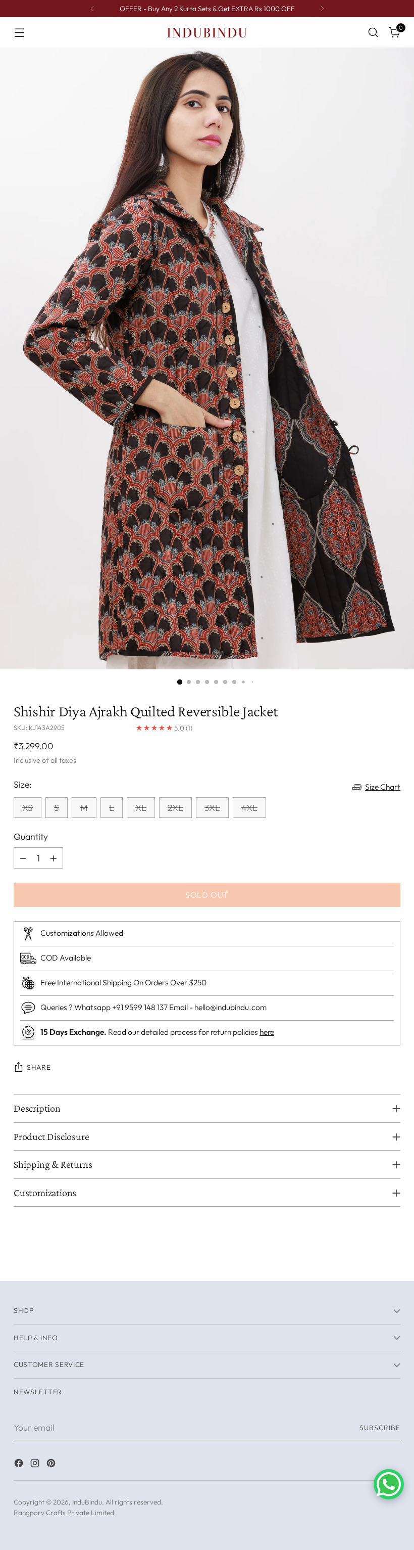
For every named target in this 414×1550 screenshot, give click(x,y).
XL (140, 807)
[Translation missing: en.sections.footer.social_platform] (20, 1465)
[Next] (322, 8)
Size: (23, 784)
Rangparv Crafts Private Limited (64, 1512)
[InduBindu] (207, 32)
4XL (249, 807)
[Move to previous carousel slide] (368, 1262)
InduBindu (87, 1502)
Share (38, 1067)
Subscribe (379, 1427)
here (267, 1032)
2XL (175, 807)
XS (27, 807)
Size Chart (382, 787)
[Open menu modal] (19, 32)
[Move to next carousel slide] (391, 1261)
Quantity (31, 836)
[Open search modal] (373, 32)
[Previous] (92, 8)
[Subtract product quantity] (23, 858)
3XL (212, 807)
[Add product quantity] (53, 858)
